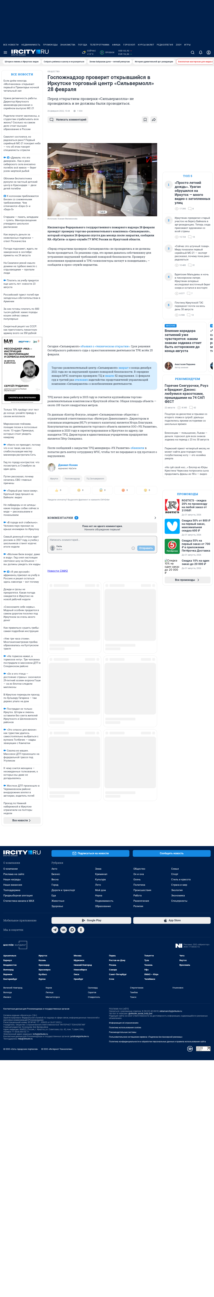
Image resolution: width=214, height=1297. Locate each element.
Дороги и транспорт (63, 890)
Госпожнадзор (72, 478)
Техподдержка (11, 890)
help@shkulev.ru (25, 1039)
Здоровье (57, 906)
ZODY (179, 45)
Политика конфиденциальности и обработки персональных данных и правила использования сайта (157, 1041)
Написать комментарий (71, 119)
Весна (55, 879)
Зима (98, 868)
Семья (175, 868)
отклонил (81, 379)
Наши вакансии (12, 884)
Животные (57, 900)
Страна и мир (179, 884)
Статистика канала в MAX (18, 900)
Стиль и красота (181, 879)
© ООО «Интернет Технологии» (56, 1049)
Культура (100, 879)
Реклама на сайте (13, 874)
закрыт (124, 367)
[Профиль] (209, 52)
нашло (109, 375)
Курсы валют (146, 45)
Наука (98, 895)
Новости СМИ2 (57, 570)
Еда (53, 895)
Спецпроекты (179, 900)
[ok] (81, 929)
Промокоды (50, 45)
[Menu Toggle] (5, 52)
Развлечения (141, 900)
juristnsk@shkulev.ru (79, 1036)
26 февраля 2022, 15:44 (58, 111)
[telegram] (54, 929)
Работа (137, 895)
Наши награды (12, 879)
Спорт (174, 874)
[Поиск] (193, 52)
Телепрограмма (100, 45)
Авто (54, 868)
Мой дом (100, 890)
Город (54, 884)
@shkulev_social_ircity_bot (140, 1013)
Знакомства (67, 45)
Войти (59, 549)
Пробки (107, 52)
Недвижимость (30, 45)
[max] (72, 929)
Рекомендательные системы (122, 1032)
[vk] (63, 929)
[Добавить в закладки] (145, 119)
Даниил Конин (68, 465)
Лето (98, 884)
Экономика (178, 895)
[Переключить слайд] (54, 180)
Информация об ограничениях (123, 1023)
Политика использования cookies (125, 1027)
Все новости (11, 45)
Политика (139, 884)
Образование (103, 906)
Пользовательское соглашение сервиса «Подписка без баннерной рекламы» (146, 1037)
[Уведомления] (201, 52)
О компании (10, 868)
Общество (139, 868)
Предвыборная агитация (18, 895)
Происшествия (142, 890)
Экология (177, 890)
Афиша (116, 45)
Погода (82, 45)
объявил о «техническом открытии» (105, 346)
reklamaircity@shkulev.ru (170, 1011)
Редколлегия (165, 45)
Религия (138, 906)
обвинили (137, 448)
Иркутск (54, 478)
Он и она (138, 874)
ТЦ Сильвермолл (95, 478)
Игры (187, 45)
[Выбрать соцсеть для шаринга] (153, 119)
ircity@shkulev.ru (40, 1034)
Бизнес (55, 874)
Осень (137, 879)
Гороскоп (129, 45)
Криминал (101, 874)
